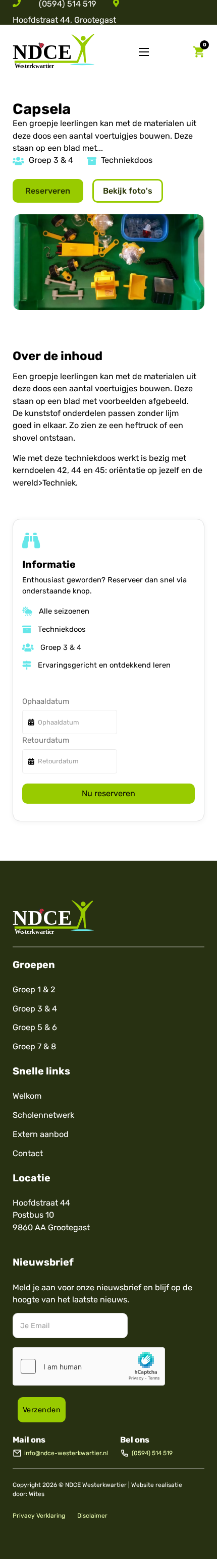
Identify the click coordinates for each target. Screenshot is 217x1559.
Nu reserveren (108, 793)
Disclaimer (92, 1515)
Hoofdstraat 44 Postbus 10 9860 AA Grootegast (51, 1215)
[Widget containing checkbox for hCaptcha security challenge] (89, 1366)
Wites (36, 1493)
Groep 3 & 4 (35, 1008)
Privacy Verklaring (39, 1515)
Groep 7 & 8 (34, 1046)
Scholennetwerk (43, 1115)
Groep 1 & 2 (34, 989)
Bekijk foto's (127, 191)
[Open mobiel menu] (144, 52)
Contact (28, 1153)
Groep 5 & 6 (35, 1027)
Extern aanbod (41, 1134)
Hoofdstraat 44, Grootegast (64, 20)
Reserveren (47, 191)
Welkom (27, 1096)
